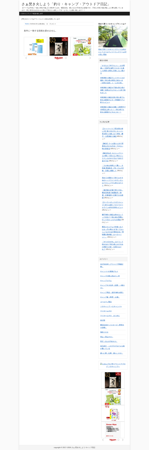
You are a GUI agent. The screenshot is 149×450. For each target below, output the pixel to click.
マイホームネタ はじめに (110, 316)
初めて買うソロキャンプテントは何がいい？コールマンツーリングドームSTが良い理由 (112, 51)
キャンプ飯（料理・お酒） (110, 297)
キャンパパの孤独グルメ (109, 271)
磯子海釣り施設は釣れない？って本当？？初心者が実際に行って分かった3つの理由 (112, 217)
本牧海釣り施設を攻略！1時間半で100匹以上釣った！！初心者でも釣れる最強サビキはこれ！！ (113, 109)
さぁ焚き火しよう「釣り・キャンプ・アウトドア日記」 (66, 4)
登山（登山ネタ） (106, 337)
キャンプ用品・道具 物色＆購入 (112, 292)
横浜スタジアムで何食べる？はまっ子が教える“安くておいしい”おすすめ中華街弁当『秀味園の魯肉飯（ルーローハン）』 (113, 232)
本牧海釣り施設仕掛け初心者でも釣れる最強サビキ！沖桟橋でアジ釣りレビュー (112, 99)
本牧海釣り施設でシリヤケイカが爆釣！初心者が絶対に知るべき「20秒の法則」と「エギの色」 (112, 80)
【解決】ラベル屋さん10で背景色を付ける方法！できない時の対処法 (112, 146)
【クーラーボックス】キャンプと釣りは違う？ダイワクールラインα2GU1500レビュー (112, 204)
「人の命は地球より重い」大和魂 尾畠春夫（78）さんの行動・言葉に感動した (113, 168)
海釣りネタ (104, 332)
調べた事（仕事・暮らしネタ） (111, 353)
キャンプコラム (106, 280)
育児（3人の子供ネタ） (108, 341)
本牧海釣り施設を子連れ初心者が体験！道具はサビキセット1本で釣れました (113, 90)
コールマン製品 (106, 302)
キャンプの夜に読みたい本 (110, 276)
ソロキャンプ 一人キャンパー (111, 306)
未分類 (102, 320)
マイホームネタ (106, 311)
